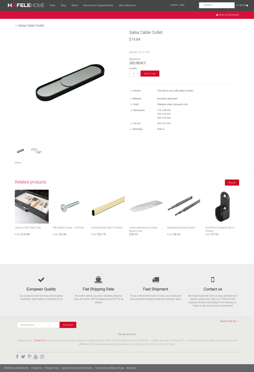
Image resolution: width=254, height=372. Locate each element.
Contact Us (39, 340)
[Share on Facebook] (25, 162)
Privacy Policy (52, 368)
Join (181, 5)
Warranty (131, 368)
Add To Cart (150, 73)
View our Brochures (228, 14)
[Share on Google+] (37, 162)
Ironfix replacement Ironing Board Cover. (143, 229)
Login (173, 5)
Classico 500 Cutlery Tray (28, 227)
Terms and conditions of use (109, 368)
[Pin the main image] (32, 162)
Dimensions (134, 59)
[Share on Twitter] (28, 162)
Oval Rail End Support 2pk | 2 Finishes (220, 229)
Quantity (133, 68)
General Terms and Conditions (77, 368)
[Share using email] (41, 162)
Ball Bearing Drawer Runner (181, 227)
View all (232, 182)
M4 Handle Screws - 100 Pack (68, 227)
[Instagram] (42, 356)
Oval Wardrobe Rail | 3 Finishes (107, 227)
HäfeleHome (22, 368)
